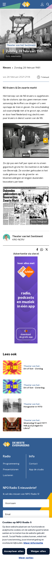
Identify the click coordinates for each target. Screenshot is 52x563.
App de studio (36, 469)
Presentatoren (10, 469)
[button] (4, 4)
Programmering (11, 464)
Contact (33, 464)
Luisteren (8, 475)
